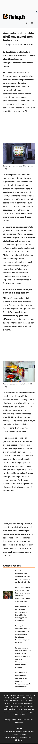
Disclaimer (19, 740)
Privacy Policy (27, 737)
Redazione (17, 737)
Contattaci (19, 722)
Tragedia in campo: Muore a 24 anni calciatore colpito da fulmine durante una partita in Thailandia (22, 576)
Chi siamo (8, 737)
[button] (26, 23)
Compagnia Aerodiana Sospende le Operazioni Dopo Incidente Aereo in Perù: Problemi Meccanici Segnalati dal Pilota (22, 634)
